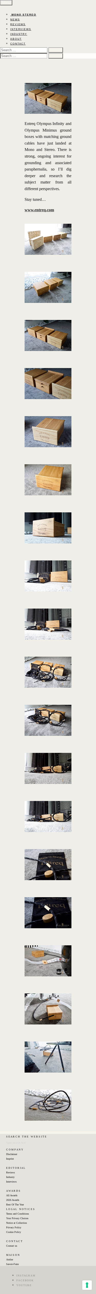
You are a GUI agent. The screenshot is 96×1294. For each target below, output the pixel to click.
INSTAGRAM (26, 1275)
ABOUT (16, 38)
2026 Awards (12, 1200)
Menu (6, 3)
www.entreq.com (39, 210)
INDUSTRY (18, 34)
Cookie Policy (13, 1232)
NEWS (15, 19)
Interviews (11, 1181)
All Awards (11, 1195)
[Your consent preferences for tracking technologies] (87, 1285)
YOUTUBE (24, 1285)
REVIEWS (18, 24)
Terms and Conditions (17, 1213)
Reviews (10, 1172)
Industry (10, 1177)
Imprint (10, 1158)
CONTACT (18, 43)
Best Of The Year (15, 1204)
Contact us (11, 1245)
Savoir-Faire (12, 1264)
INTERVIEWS (20, 29)
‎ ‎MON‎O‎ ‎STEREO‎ (23, 14)
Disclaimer (11, 1154)
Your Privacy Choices (17, 1218)
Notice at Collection (16, 1222)
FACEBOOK (25, 1280)
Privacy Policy (13, 1227)
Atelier (9, 1259)
